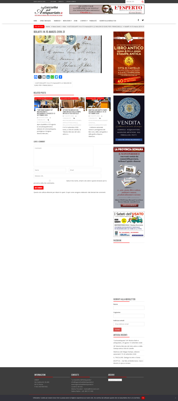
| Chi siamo (53, 1)
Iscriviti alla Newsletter (108, 21)
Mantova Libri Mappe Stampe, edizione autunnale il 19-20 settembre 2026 (98, 111)
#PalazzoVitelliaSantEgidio (72, 125)
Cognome (116, 312)
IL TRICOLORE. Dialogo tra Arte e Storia (126, 357)
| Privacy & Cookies (71, 1)
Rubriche (57, 21)
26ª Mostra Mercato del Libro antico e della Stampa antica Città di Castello (72, 111)
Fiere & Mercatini (39, 98)
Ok (143, 398)
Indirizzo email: (119, 320)
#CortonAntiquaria (43, 122)
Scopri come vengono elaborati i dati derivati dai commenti (85, 192)
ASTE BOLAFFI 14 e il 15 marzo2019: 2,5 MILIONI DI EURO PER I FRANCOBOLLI (52, 84)
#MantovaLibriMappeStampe (98, 125)
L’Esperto (83, 21)
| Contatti (61, 1)
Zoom (75, 21)
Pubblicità (93, 21)
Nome (115, 304)
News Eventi (67, 21)
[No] (175, 398)
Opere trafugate (45, 21)
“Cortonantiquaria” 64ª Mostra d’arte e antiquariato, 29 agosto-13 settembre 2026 (46, 112)
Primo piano (49, 98)
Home (35, 21)
